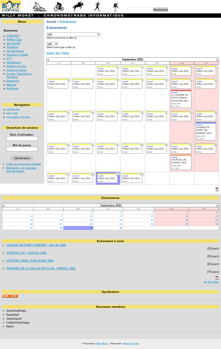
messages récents (18, 117)
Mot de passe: (22, 145)
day (57, 53)
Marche (11, 84)
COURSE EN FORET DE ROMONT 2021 (204, 130)
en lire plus (211, 282)
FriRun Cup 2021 (106, 71)
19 (216, 220)
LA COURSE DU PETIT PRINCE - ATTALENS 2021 (180, 98)
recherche (12, 109)
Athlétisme (13, 62)
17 (152, 220)
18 (186, 220)
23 (121, 224)
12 (216, 216)
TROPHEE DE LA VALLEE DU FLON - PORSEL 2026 (40, 268)
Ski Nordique (15, 51)
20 (31, 224)
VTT (9, 58)
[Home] (62, 11)
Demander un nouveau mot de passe (21, 169)
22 (91, 224)
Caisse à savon (16, 70)
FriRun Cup (14, 39)
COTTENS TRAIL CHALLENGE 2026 (30, 260)
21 (61, 224)
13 (31, 220)
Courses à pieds (17, 54)
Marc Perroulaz (131, 343)
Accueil (51, 21)
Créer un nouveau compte (23, 164)
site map (12, 113)
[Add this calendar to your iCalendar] (217, 190)
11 (187, 216)
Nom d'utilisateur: (22, 134)
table (66, 53)
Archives (12, 88)
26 (216, 224)
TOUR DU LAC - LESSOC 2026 (26, 253)
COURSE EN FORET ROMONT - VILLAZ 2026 (36, 245)
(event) (101, 68)
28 (61, 228)
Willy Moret (102, 343)
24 (152, 224)
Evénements (68, 21)
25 (186, 224)
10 (152, 216)
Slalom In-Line (16, 66)
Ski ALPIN (13, 43)
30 (121, 228)
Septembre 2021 (111, 205)
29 (91, 228)
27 (31, 228)
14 (61, 220)
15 (91, 220)
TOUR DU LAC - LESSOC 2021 (180, 161)
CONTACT (13, 36)
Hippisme (12, 80)
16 (121, 220)
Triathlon (12, 47)
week (49, 53)
